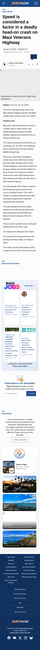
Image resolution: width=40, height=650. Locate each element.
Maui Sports (29, 563)
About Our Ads (25, 632)
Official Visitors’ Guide (29, 577)
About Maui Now (20, 589)
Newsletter (20, 607)
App (20, 603)
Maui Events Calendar (29, 573)
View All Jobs (29, 285)
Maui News (7, 12)
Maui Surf (11, 563)
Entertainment (29, 560)
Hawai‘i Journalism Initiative (11, 581)
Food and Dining (29, 570)
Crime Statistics (11, 567)
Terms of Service (20, 612)
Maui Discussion (11, 570)
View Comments (20, 440)
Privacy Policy (14, 632)
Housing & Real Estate (11, 573)
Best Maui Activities (29, 567)
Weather (11, 560)
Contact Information (20, 594)
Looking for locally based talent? (20, 365)
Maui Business (29, 557)
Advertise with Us (20, 598)
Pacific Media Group (26, 628)
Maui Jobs (11, 577)
